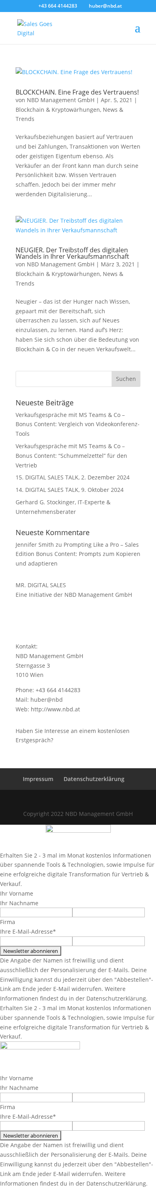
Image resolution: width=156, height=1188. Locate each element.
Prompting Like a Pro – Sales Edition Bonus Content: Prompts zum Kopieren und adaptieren (78, 554)
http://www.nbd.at (55, 709)
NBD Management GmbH (60, 100)
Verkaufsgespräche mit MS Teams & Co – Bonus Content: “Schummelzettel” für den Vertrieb (71, 455)
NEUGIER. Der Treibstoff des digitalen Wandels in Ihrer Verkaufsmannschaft (72, 253)
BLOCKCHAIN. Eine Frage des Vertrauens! (77, 92)
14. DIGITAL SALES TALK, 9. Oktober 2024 (70, 489)
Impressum (38, 779)
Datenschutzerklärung (94, 779)
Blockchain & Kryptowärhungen (58, 109)
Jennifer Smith (35, 544)
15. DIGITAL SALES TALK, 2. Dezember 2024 (73, 477)
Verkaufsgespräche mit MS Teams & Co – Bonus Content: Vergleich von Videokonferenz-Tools (78, 424)
